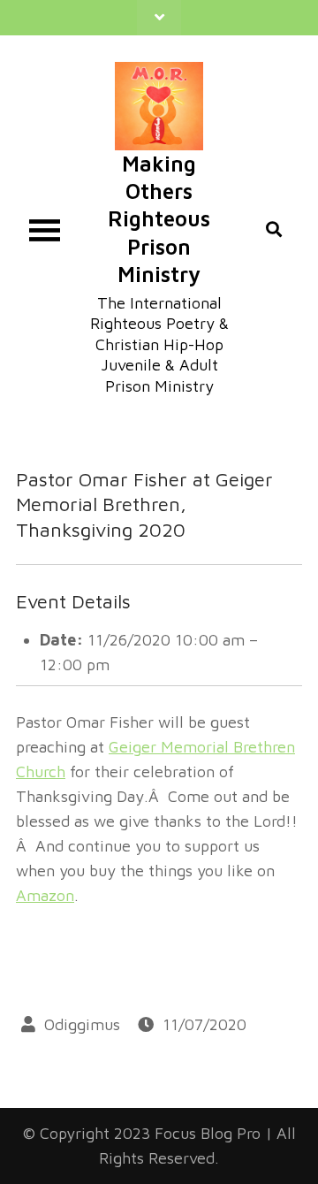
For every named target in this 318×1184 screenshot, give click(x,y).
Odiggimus (82, 1024)
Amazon (45, 895)
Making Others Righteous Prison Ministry (159, 218)
